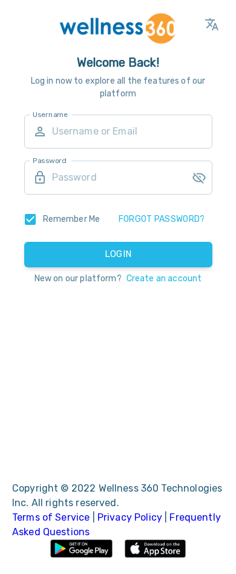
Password (50, 160)
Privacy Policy (131, 517)
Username (50, 114)
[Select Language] (212, 24)
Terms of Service (52, 517)
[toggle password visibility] (199, 177)
